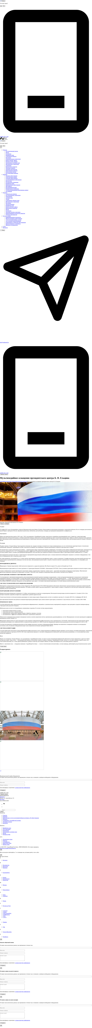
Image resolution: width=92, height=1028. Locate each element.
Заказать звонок (4, 474)
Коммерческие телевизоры (12, 188)
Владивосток (6, 865)
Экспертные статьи (7, 839)
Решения (5, 174)
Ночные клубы (6, 834)
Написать (2, 796)
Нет (4, 6)
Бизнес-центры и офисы (12, 207)
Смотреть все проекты (11, 194)
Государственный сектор (12, 151)
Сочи (4, 916)
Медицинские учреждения (12, 164)
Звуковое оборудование (11, 175)
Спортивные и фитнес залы (12, 200)
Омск (4, 894)
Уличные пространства (11, 169)
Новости (5, 840)
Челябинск (5, 936)
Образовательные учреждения (13, 159)
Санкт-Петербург (7, 913)
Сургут (4, 917)
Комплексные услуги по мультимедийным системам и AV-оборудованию (21, 818)
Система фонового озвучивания (13, 179)
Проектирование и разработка (13, 223)
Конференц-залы (10, 155)
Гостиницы (8, 153)
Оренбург (5, 896)
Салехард (5, 910)
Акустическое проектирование (13, 221)
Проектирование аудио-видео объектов (15, 213)
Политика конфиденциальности (8, 848)
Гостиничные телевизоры (12, 182)
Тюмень (5, 922)
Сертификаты (6, 842)
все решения (9, 191)
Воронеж (5, 867)
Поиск (2, 811)
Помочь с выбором (5, 523)
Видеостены (9, 181)
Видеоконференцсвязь (11, 187)
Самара (4, 912)
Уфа (4, 927)
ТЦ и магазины (6, 829)
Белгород (5, 860)
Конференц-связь (10, 183)
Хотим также (3, 646)
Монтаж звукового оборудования (14, 218)
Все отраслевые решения (12, 173)
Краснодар (5, 880)
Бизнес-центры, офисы (11, 160)
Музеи (7, 152)
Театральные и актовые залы (13, 162)
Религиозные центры (11, 172)
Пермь (4, 901)
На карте (2, 799)
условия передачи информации (22, 787)
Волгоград (5, 866)
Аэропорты (8, 165)
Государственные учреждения (13, 195)
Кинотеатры (6, 830)
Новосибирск (6, 889)
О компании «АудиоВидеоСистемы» (12, 820)
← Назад (2, 230)
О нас (4, 226)
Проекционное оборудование (13, 185)
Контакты (5, 227)
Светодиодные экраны (11, 177)
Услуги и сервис (7, 216)
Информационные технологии (13, 217)
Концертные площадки (11, 166)
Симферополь (6, 914)
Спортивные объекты (11, 156)
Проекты (5, 192)
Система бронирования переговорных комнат (17, 190)
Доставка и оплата (7, 821)
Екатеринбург (6, 872)
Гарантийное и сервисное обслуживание (16, 222)
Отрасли (5, 150)
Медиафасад (9, 186)
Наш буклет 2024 (7, 843)
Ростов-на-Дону (7, 905)
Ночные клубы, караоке (11, 161)
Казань (4, 877)
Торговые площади (10, 168)
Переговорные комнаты (11, 170)
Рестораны (8, 157)
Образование (9, 196)
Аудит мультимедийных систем (13, 219)
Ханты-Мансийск (7, 932)
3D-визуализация (10, 204)
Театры (7, 199)
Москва (5, 885)
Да (1, 6)
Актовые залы (9, 197)
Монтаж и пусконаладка (12, 225)
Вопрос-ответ (6, 844)
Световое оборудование (11, 178)
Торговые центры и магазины (13, 212)
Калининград (6, 878)
